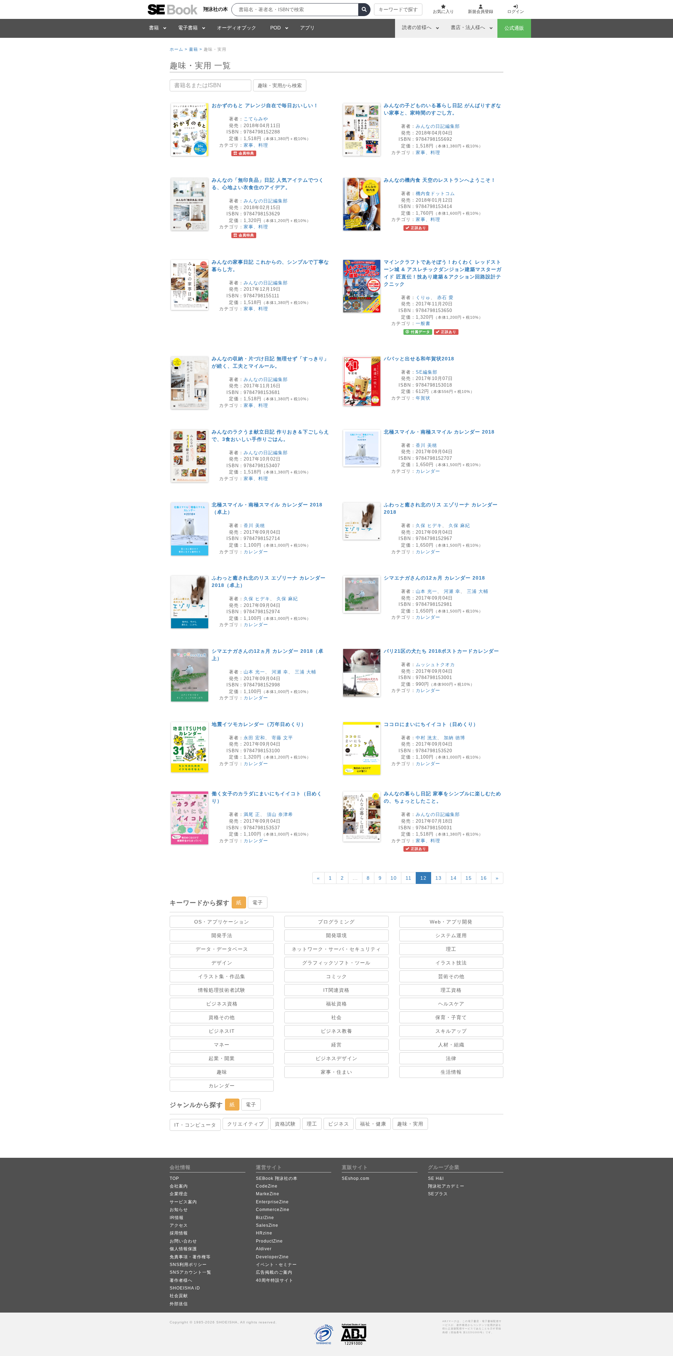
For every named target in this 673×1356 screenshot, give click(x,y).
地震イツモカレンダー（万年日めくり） (259, 724)
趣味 (222, 1072)
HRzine (264, 1233)
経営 (336, 1044)
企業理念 (179, 1193)
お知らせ (179, 1209)
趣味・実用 (410, 1124)
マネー (222, 1044)
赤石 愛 (445, 297)
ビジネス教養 (336, 1031)
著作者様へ (181, 1280)
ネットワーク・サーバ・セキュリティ (336, 949)
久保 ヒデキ (429, 525)
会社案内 (179, 1186)
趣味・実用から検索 (280, 85)
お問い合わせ (183, 1241)
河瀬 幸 (452, 591)
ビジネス (338, 1124)
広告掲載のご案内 (274, 1272)
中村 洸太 (426, 737)
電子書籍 (188, 27)
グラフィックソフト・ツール (336, 963)
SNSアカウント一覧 (190, 1272)
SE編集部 (426, 372)
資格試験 (285, 1124)
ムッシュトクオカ (435, 664)
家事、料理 (256, 145)
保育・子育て (451, 1017)
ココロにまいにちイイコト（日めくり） (431, 724)
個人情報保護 (183, 1248)
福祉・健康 (373, 1124)
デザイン (221, 963)
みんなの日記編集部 (438, 126)
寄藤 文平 (282, 737)
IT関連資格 (336, 990)
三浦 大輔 (477, 591)
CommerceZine (273, 1209)
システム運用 (451, 935)
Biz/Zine (265, 1217)
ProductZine (269, 1241)
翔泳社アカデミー (446, 1186)
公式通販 (514, 28)
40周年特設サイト (274, 1280)
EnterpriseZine (272, 1201)
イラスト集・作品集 (221, 976)
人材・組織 (451, 1044)
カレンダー (428, 471)
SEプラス (438, 1193)
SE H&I (436, 1178)
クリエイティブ (245, 1124)
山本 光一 (426, 591)
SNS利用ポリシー (188, 1264)
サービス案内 (183, 1201)
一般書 (423, 323)
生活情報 (451, 1072)
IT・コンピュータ (195, 1125)
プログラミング (336, 922)
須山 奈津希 (280, 814)
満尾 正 (252, 814)
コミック (336, 976)
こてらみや (256, 119)
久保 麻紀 (459, 525)
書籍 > (195, 49)
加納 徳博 (454, 737)
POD (275, 27)
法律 (451, 1058)
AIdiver (264, 1248)
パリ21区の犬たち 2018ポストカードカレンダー (441, 651)
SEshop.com (355, 1178)
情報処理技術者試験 (221, 990)
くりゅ (423, 297)
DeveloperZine (272, 1256)
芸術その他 (451, 976)
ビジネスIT (222, 1031)
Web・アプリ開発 (451, 922)
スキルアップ (451, 1031)
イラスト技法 (451, 963)
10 (393, 878)
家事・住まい (336, 1072)
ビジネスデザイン (336, 1058)
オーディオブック (236, 27)
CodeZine (267, 1186)
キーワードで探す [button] (398, 9)
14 (453, 878)
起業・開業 (222, 1058)
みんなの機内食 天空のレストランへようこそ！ (440, 180)
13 (438, 878)
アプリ (307, 27)
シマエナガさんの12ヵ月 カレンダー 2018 (434, 578)
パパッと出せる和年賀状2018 (419, 358)
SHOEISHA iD (185, 1288)
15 (468, 878)
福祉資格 (336, 1003)
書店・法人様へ (468, 27)
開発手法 (221, 935)
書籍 (154, 27)
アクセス (179, 1225)
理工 (451, 949)
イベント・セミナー (276, 1264)
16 (484, 878)
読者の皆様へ (416, 27)
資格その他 (222, 1017)
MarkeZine (267, 1193)
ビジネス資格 (222, 1003)
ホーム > (179, 49)
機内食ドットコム (435, 193)
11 (409, 878)
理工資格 (451, 990)
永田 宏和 (254, 737)
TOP (174, 1178)
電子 (257, 902)
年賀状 (423, 398)
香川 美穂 (426, 445)
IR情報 (177, 1217)
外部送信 (179, 1303)
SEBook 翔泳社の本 (277, 1178)
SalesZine (267, 1225)
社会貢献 (179, 1295)
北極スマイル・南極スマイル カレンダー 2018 (439, 432)
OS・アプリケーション (221, 922)
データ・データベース (222, 949)
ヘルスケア (451, 1003)
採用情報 (179, 1233)
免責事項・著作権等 (190, 1256)
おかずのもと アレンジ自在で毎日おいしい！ (265, 105)
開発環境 (336, 935)
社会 (336, 1017)
